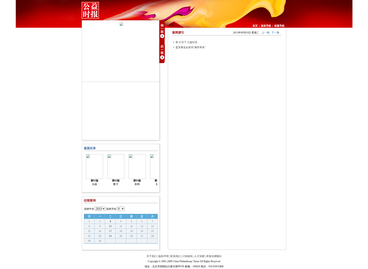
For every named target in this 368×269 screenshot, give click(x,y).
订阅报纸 (187, 256)
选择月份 (111, 208)
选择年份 (89, 208)
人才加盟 (199, 256)
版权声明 (163, 256)
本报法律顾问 (213, 256)
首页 (255, 25)
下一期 (275, 32)
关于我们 (152, 256)
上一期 (265, 32)
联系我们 (175, 256)
